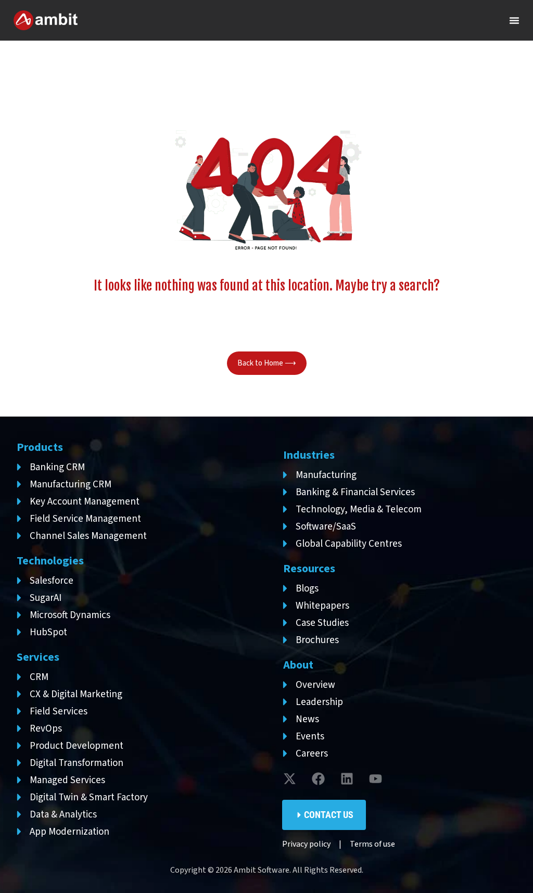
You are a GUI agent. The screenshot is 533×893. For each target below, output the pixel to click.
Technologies (50, 560)
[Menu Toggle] (514, 20)
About (298, 665)
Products (40, 447)
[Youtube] (376, 779)
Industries (309, 455)
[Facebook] (319, 779)
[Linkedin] (347, 779)
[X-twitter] (290, 779)
